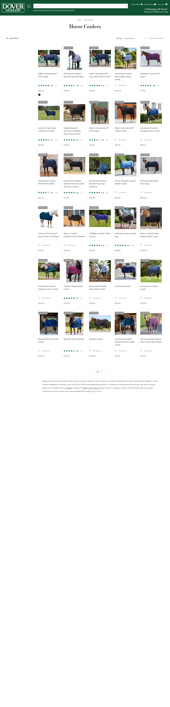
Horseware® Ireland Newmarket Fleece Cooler (123, 77)
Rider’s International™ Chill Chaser (47, 75)
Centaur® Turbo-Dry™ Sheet (150, 75)
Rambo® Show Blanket (74, 339)
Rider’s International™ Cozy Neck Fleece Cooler (100, 75)
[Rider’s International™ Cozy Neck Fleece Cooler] (100, 57)
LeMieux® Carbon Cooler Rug (125, 235)
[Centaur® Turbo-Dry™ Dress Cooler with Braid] (49, 217)
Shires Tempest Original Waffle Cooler (125, 182)
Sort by (119, 38)
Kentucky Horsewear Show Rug (149, 182)
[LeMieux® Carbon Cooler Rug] (125, 217)
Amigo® (68, 388)
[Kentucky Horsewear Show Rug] (151, 164)
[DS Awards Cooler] (125, 269)
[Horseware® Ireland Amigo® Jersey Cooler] (151, 111)
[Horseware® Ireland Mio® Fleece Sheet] (49, 164)
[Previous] (38, 57)
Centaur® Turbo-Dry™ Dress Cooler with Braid (48, 235)
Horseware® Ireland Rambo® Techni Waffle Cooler (125, 342)
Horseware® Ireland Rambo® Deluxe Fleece (74, 75)
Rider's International (91, 388)
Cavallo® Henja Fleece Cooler (73, 287)
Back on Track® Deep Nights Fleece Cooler (149, 235)
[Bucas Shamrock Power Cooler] (49, 322)
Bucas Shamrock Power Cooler (48, 340)
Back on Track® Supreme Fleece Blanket (74, 235)
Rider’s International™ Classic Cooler (124, 129)
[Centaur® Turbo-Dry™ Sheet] (151, 57)
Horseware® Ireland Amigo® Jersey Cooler (150, 129)
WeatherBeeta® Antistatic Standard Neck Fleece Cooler (72, 131)
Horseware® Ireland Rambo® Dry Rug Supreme (97, 184)
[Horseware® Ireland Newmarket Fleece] (100, 269)
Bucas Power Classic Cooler (149, 287)
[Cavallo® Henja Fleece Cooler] (74, 269)
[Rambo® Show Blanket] (74, 322)
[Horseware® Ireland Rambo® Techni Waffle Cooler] (125, 322)
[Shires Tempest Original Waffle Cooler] (125, 164)
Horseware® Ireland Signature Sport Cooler (48, 287)
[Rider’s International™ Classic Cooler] (125, 111)
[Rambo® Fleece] (100, 322)
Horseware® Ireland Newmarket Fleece (97, 287)
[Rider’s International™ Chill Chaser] (49, 57)
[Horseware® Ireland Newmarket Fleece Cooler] (125, 57)
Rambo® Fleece (96, 339)
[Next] (60, 57)
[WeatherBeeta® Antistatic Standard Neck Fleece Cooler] (74, 111)
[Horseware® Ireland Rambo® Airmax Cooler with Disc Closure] (74, 164)
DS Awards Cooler (123, 286)
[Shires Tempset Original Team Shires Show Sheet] (151, 322)
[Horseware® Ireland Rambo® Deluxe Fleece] (74, 57)
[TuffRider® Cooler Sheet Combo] (100, 217)
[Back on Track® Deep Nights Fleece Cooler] (151, 217)
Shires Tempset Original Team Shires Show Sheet (151, 340)
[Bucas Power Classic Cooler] (151, 269)
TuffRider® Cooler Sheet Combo (99, 235)
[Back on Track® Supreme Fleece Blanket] (74, 217)
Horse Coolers (88, 20)
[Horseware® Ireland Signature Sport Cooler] (49, 269)
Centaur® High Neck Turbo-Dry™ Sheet (47, 129)
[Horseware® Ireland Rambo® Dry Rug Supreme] (100, 164)
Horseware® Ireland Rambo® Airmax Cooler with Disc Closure (74, 184)
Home (79, 20)
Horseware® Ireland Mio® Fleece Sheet (46, 182)
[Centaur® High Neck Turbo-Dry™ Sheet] (49, 111)
